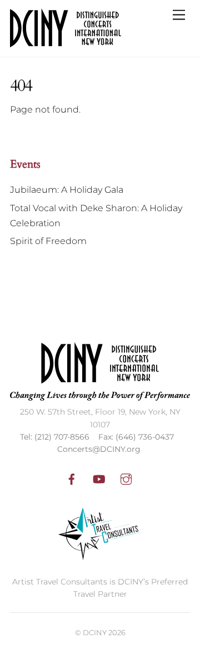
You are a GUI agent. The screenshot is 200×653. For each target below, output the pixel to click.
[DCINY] (65, 43)
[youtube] (99, 478)
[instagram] (126, 478)
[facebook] (72, 478)
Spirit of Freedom (48, 241)
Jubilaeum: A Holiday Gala (66, 189)
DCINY (95, 632)
